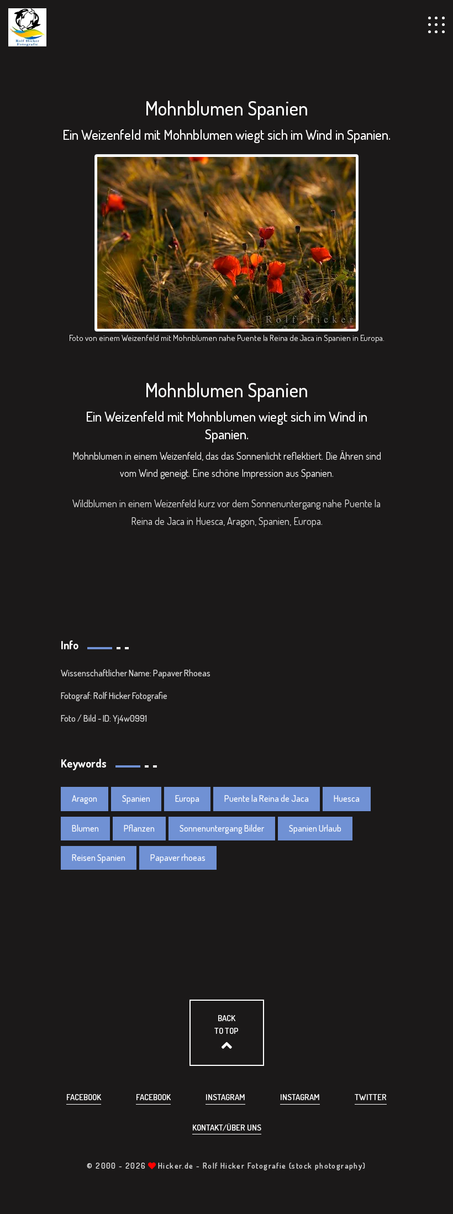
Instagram (225, 1097)
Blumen (85, 828)
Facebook (83, 1097)
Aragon (84, 798)
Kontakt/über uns (226, 1127)
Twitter (371, 1097)
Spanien (136, 798)
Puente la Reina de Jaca (266, 798)
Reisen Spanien (98, 857)
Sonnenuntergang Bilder (222, 828)
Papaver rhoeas (178, 857)
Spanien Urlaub (315, 828)
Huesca (347, 798)
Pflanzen (139, 828)
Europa (187, 798)
